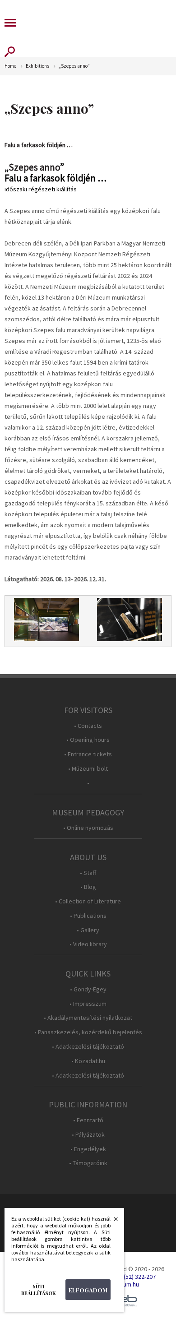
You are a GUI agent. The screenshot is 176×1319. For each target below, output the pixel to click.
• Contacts (88, 726)
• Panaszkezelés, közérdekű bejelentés (88, 1032)
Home (10, 66)
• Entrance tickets (88, 754)
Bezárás (111, 1221)
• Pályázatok (88, 1135)
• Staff (88, 873)
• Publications (88, 916)
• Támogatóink (88, 1163)
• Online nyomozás (88, 828)
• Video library (88, 944)
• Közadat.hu (88, 1061)
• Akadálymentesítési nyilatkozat (88, 1018)
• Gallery (88, 930)
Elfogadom (88, 1290)
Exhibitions (37, 66)
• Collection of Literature (88, 901)
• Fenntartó (88, 1120)
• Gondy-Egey (88, 989)
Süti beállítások (38, 1289)
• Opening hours (88, 740)
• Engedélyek (88, 1149)
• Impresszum (88, 1004)
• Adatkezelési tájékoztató (88, 1047)
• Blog (88, 887)
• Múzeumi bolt (88, 769)
